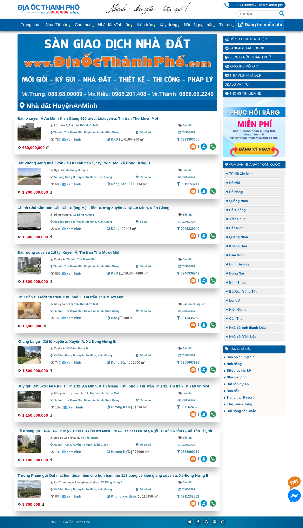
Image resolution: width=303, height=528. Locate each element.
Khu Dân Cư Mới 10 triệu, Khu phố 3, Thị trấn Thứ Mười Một (70, 297)
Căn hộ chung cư (194, 304)
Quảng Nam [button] (238, 201)
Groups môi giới (244, 66)
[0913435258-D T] (204, 325)
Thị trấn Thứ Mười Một (83, 125)
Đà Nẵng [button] (235, 192)
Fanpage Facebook (246, 48)
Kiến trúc (145, 24)
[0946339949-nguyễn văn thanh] (204, 235)
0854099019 (189, 452)
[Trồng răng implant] (254, 127)
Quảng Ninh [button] (238, 237)
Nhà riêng (234, 364)
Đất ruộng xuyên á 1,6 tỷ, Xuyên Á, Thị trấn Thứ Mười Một (68, 252)
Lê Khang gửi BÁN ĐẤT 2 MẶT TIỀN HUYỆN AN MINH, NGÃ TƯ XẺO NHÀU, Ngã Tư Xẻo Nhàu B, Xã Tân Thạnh (115, 431)
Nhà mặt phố (237, 377)
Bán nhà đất (240, 349)
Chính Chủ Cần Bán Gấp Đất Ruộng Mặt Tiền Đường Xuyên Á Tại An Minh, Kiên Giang (93, 208)
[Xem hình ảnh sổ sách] (193, 146)
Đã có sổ (145, 132)
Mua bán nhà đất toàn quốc (254, 164)
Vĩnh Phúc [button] (236, 219)
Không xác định (123, 496)
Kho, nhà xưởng (239, 404)
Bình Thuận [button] (238, 282)
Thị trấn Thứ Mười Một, (68, 132)
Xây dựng (168, 24)
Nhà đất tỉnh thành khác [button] (247, 327)
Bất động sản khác (241, 411)
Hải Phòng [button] (237, 210)
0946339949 (189, 228)
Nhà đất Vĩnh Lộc (114, 24)
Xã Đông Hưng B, (64, 177)
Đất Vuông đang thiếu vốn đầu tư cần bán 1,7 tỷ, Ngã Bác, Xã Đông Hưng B (84, 163)
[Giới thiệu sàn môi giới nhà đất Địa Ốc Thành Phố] (148, 13)
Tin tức (225, 24)
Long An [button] (235, 300)
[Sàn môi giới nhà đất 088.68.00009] (117, 67)
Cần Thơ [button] (235, 318)
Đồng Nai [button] (236, 273)
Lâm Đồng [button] (236, 255)
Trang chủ (30, 24)
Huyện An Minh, (94, 132)
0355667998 (189, 362)
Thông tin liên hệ (245, 93)
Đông (115, 228)
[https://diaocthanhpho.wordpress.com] (214, 522)
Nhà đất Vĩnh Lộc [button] (242, 336)
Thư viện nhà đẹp (245, 75)
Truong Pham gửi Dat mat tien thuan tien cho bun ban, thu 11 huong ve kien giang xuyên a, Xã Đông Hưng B (113, 475)
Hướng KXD (120, 407)
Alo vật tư (239, 84)
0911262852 (189, 496)
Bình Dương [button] (238, 264)
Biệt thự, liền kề (239, 370)
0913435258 (189, 318)
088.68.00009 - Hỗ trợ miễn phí (257, 5)
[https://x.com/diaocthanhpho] (190, 522)
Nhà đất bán (57, 24)
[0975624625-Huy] (204, 414)
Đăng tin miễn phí (262, 24)
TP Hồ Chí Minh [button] (241, 174)
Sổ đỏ (143, 221)
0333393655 (189, 139)
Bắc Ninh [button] (236, 228)
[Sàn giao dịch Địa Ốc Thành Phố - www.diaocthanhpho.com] (49, 8)
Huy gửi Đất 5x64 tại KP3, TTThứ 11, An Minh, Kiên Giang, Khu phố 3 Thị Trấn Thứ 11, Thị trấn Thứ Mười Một (113, 386)
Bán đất (187, 125)
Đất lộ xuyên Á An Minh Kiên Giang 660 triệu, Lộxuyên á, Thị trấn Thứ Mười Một (88, 118)
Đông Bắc (118, 184)
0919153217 (189, 184)
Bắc (113, 318)
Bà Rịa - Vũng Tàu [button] (242, 291)
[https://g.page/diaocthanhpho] (206, 522)
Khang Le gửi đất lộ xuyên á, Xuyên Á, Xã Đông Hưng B (67, 342)
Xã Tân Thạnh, (62, 444)
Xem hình (73, 139)
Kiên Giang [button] (237, 309)
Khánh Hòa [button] (237, 246)
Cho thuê (83, 24)
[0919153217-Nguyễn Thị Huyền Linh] (204, 191)
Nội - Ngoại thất (198, 24)
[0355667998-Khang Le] (204, 369)
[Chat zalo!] (294, 486)
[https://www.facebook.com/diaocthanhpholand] (198, 522)
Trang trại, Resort (240, 397)
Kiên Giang (112, 132)
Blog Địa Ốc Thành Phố (250, 57)
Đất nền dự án (238, 384)
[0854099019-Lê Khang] (204, 458)
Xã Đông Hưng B (77, 170)
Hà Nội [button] (234, 183)
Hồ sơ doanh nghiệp (248, 39)
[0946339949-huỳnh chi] (204, 280)
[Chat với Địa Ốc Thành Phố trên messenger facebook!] (294, 499)
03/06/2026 (188, 132)
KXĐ (114, 139)
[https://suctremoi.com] (223, 522)
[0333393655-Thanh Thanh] (204, 146)
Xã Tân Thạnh (90, 437)
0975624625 (189, 407)
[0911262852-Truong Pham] (204, 503)
